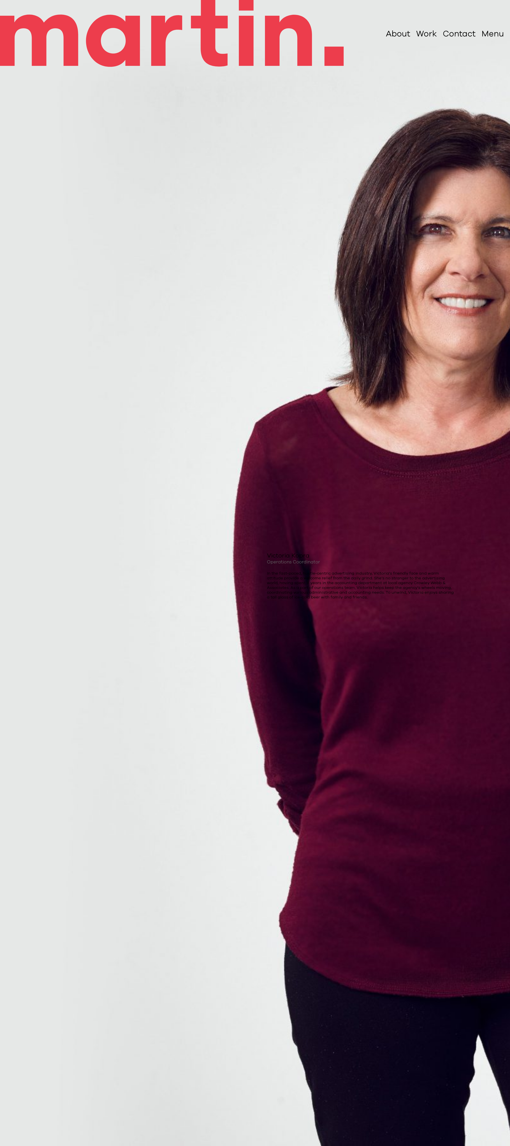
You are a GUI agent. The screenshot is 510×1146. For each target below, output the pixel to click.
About (398, 33)
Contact (459, 33)
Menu (493, 34)
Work (426, 33)
